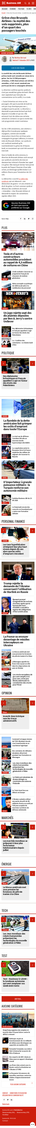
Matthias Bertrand (20, 57)
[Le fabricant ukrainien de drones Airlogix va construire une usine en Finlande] (6, 775)
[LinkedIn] (11, 1099)
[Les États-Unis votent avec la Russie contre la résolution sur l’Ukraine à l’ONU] (5, 1065)
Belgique (4, 9)
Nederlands (5, 1104)
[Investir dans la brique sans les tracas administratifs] (15, 699)
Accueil (3, 13)
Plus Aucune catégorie (21, 1084)
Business (5, 308)
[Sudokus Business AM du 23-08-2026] (6, 496)
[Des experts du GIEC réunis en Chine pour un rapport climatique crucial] (5, 1057)
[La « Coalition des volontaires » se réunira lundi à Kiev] (6, 339)
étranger (5, 669)
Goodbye (5, 1115)
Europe (4, 458)
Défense (5, 346)
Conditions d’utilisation (18, 1093)
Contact (5, 1093)
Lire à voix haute (18, 68)
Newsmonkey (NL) (8, 1112)
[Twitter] (8, 1099)
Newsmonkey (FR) (23, 1112)
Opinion (5, 712)
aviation (5, 279)
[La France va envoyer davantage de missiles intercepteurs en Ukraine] (18, 616)
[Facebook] (4, 1099)
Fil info (29, 9)
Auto (4, 249)
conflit (5, 336)
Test (4, 975)
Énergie (4, 657)
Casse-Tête (5, 503)
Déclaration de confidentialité (12, 1095)
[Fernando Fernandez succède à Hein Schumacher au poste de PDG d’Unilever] (5, 1049)
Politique (21, 9)
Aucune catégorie (7, 53)
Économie (13, 9)
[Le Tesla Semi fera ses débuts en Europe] (6, 788)
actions (5, 837)
